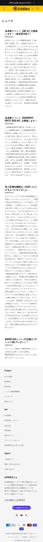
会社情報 (7, 415)
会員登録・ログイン (11, 420)
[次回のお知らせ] (38, 2)
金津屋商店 (14, 533)
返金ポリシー (9, 435)
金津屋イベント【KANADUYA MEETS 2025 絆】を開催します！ (21, 119)
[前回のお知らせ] (4, 2)
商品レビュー (9, 401)
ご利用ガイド (9, 459)
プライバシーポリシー (12, 440)
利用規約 (7, 430)
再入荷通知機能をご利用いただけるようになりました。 (21, 188)
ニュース (7, 425)
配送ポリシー (33, 537)
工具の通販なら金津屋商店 (14, 500)
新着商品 (7, 381)
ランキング (8, 396)
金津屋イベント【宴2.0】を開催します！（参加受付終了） (21, 32)
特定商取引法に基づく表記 (14, 445)
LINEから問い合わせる (12, 464)
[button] (4, 8)
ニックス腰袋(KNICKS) (12, 391)
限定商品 (7, 386)
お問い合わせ (9, 469)
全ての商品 (8, 376)
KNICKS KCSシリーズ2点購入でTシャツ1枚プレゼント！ (21, 340)
